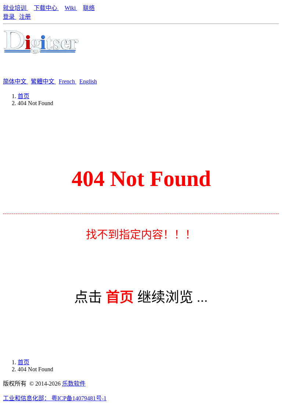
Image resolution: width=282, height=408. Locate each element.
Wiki (71, 8)
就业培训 (15, 8)
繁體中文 (43, 81)
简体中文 (15, 81)
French (67, 81)
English (88, 81)
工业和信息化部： (27, 398)
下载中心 (46, 8)
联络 (89, 8)
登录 (9, 17)
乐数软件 (74, 383)
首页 (23, 96)
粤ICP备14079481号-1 (78, 398)
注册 (25, 17)
